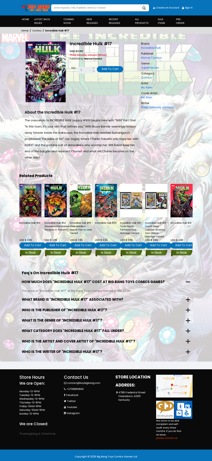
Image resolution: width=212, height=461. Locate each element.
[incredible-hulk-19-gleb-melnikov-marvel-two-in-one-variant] (81, 200)
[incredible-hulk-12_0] (30, 200)
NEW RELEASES (92, 21)
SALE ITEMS (161, 21)
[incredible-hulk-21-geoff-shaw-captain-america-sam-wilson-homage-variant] (156, 200)
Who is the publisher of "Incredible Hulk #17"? (64, 310)
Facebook (72, 395)
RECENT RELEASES (114, 21)
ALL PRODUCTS (142, 21)
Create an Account (167, 7)
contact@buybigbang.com (83, 383)
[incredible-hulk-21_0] (182, 200)
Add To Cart (110, 69)
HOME (25, 19)
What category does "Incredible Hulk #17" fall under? (73, 330)
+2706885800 (75, 389)
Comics (36, 30)
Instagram (73, 413)
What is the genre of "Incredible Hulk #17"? (62, 320)
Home (25, 30)
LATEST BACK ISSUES (42, 21)
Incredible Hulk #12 (29, 222)
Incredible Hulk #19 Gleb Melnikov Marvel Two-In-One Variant (81, 228)
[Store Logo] (34, 8)
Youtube (72, 407)
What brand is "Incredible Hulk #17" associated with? (72, 299)
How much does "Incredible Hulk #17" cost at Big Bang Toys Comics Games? (93, 281)
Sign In (188, 7)
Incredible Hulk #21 (181, 222)
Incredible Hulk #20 (106, 222)
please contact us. (167, 438)
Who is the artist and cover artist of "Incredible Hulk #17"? (78, 341)
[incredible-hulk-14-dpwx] (56, 200)
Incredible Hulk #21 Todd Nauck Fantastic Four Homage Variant (130, 228)
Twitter (71, 401)
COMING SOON (68, 21)
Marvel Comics (151, 58)
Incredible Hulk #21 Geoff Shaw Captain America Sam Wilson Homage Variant (155, 229)
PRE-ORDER (180, 21)
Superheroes (150, 68)
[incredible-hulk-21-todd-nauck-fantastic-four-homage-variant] (131, 200)
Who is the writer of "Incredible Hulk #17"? (62, 351)
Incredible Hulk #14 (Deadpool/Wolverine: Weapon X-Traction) (57, 226)
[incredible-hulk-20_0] (106, 200)
